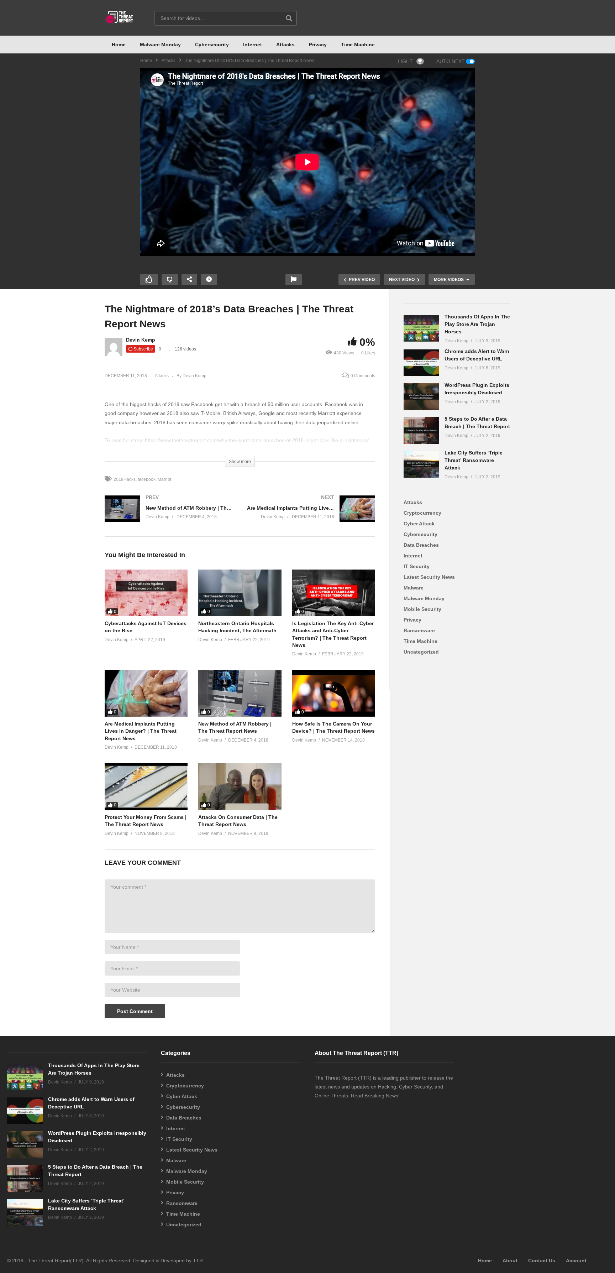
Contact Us (541, 1260)
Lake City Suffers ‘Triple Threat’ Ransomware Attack (474, 460)
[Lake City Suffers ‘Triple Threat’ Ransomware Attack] (421, 464)
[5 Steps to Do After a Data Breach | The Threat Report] (421, 430)
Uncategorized (421, 652)
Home (119, 44)
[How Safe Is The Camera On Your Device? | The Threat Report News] (333, 693)
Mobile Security (422, 609)
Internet (252, 44)
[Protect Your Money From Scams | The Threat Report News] (146, 786)
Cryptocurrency (422, 513)
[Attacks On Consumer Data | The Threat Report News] (239, 786)
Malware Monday (160, 44)
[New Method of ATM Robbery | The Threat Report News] (169, 515)
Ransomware (419, 630)
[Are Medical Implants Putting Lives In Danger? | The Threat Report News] (311, 515)
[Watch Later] (209, 279)
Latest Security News (429, 577)
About (510, 1260)
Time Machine (358, 44)
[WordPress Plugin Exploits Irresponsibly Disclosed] (421, 396)
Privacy (318, 44)
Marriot (164, 479)
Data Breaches (421, 545)
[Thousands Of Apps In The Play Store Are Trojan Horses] (421, 328)
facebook (147, 479)
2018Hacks (125, 479)
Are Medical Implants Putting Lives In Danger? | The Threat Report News (141, 731)
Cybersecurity (212, 44)
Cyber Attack (419, 523)
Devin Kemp (140, 340)
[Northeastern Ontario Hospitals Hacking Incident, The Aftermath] (239, 593)
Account (576, 1260)
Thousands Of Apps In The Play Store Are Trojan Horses (477, 324)
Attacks (285, 44)
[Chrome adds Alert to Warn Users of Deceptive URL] (421, 362)
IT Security (417, 566)
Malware (414, 588)
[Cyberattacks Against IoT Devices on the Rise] (146, 593)
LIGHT (405, 61)
